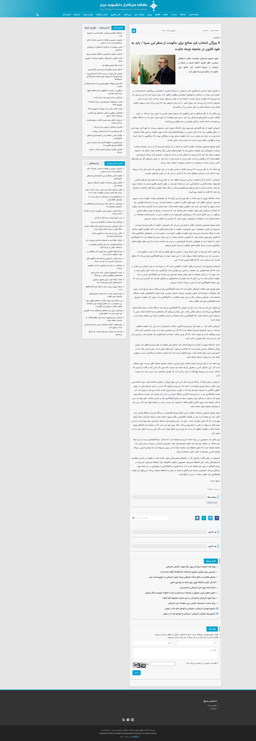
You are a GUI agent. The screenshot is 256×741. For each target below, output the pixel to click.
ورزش (149, 14)
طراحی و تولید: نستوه (127, 737)
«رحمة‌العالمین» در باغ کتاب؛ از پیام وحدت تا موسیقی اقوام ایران (105, 198)
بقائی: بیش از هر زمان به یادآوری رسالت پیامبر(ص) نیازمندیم (107, 235)
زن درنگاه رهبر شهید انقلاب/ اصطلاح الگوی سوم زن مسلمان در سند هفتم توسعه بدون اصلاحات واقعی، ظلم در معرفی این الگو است (104, 303)
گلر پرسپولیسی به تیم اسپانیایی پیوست (107, 131)
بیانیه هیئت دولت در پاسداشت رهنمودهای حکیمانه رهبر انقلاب (105, 295)
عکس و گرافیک (102, 14)
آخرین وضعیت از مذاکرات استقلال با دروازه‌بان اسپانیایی (104, 48)
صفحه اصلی (194, 14)
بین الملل (127, 14)
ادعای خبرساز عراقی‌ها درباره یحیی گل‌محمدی (105, 69)
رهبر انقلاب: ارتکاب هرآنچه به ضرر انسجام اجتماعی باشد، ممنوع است (103, 326)
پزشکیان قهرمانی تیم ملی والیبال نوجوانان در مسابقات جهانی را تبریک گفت (105, 246)
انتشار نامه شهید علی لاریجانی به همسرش (197, 587)
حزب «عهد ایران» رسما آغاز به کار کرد (108, 217)
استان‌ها (77, 14)
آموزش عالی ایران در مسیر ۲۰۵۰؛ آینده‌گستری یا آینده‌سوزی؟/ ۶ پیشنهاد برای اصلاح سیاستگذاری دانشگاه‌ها (104, 76)
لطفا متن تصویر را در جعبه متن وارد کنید (202, 663)
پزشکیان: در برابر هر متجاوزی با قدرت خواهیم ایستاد (105, 267)
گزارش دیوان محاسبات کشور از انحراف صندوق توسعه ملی (105, 184)
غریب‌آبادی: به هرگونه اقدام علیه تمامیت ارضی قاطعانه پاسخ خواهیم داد (104, 144)
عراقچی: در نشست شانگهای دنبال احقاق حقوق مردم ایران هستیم (104, 92)
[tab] (118, 28)
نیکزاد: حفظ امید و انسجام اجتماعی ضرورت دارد (104, 240)
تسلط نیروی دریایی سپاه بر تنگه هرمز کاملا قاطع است (104, 288)
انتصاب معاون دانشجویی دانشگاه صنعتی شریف (104, 54)
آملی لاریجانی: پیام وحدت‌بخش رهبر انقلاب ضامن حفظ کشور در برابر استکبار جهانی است (103, 228)
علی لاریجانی (212, 502)
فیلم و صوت (88, 14)
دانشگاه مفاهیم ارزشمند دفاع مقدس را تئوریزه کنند (104, 34)
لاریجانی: (216, 37)
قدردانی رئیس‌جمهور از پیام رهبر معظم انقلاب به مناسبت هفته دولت (104, 319)
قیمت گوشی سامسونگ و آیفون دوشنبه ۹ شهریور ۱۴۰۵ (103, 60)
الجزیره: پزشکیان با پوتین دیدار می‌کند (108, 127)
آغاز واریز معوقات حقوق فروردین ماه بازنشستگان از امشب (103, 85)
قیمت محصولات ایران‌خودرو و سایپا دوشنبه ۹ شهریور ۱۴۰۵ (105, 103)
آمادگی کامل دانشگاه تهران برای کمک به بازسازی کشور (192, 582)
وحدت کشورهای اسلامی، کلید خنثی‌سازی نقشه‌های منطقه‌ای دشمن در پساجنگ (106, 274)
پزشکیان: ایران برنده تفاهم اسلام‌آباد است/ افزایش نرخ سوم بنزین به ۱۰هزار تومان (103, 312)
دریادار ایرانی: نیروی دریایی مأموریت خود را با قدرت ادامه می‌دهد (103, 212)
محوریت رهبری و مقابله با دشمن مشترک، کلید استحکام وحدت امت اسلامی (104, 41)
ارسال (136, 672)
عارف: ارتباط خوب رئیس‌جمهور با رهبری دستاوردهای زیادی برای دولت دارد (107, 281)
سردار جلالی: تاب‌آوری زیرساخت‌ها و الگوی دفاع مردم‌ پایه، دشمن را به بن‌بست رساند (104, 260)
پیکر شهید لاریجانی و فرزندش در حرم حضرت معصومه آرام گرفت (188, 598)
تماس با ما (212, 705)
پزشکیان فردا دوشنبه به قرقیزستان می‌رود (106, 222)
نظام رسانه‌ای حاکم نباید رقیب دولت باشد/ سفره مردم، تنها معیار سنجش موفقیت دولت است (103, 191)
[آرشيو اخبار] (132, 720)
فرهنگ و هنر (139, 14)
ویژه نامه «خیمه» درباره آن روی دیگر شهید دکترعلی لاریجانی (190, 566)
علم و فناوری (116, 14)
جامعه (165, 14)
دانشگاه (183, 14)
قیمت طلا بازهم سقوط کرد (112, 65)
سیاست (174, 14)
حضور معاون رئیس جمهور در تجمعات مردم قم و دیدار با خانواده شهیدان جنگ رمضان (180, 593)
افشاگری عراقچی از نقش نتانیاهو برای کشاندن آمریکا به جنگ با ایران (105, 114)
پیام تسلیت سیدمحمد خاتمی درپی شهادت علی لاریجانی (191, 603)
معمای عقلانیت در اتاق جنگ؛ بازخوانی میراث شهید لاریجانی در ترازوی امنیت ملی (182, 577)
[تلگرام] (128, 720)
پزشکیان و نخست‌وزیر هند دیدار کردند (108, 97)
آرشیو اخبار (67, 14)
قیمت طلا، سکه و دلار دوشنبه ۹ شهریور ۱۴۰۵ (105, 108)
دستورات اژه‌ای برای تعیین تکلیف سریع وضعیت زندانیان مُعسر (104, 121)
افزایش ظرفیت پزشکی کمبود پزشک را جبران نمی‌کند (105, 151)
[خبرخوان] (123, 720)
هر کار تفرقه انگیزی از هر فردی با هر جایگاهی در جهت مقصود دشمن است (104, 253)
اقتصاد (157, 14)
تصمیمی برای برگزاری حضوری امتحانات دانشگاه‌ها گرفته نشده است (187, 572)
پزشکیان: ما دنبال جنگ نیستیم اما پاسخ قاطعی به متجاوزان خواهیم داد (103, 205)
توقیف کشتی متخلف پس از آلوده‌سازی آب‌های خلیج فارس (104, 137)
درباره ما (213, 708)
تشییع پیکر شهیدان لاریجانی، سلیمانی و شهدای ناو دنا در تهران (189, 613)
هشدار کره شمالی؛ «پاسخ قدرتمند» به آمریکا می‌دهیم (105, 333)
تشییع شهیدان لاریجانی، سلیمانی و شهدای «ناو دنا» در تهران (190, 608)
